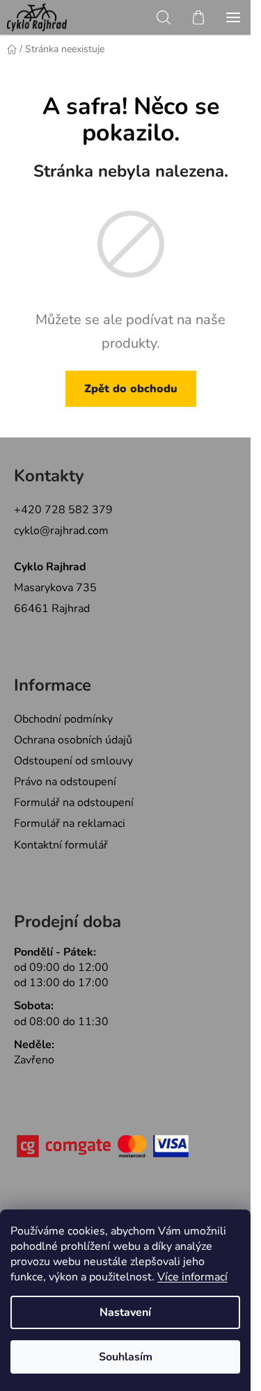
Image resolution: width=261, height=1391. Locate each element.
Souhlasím (125, 1357)
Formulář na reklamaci (69, 823)
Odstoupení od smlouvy (73, 761)
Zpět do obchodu (130, 388)
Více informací (192, 1277)
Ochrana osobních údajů (73, 740)
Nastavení (125, 1312)
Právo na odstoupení (65, 781)
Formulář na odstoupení (74, 802)
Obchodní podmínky (63, 719)
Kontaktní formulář (61, 845)
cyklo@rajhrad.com (61, 530)
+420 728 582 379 (63, 509)
